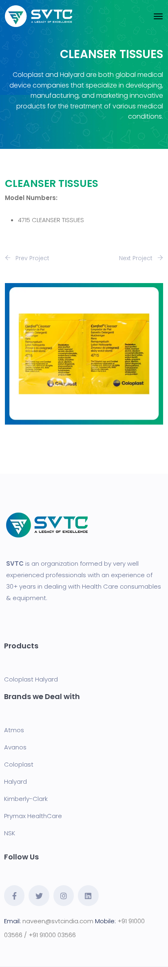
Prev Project (31, 258)
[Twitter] (39, 895)
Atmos (14, 730)
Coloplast (18, 679)
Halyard (46, 679)
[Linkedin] (88, 895)
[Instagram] (63, 895)
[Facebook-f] (14, 895)
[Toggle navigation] (158, 16)
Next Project (136, 258)
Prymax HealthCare (33, 816)
